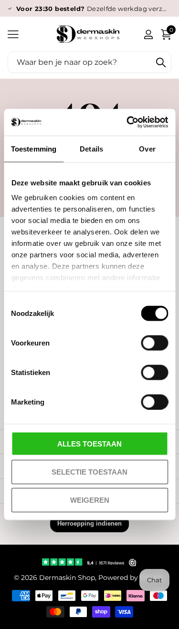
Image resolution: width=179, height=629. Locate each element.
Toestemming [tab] (33, 148)
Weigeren (89, 500)
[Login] (148, 34)
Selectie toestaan (89, 471)
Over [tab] (147, 148)
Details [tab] (91, 148)
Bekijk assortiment (13, 34)
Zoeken (160, 62)
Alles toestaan (89, 443)
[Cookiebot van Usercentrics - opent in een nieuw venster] (127, 122)
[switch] (154, 342)
